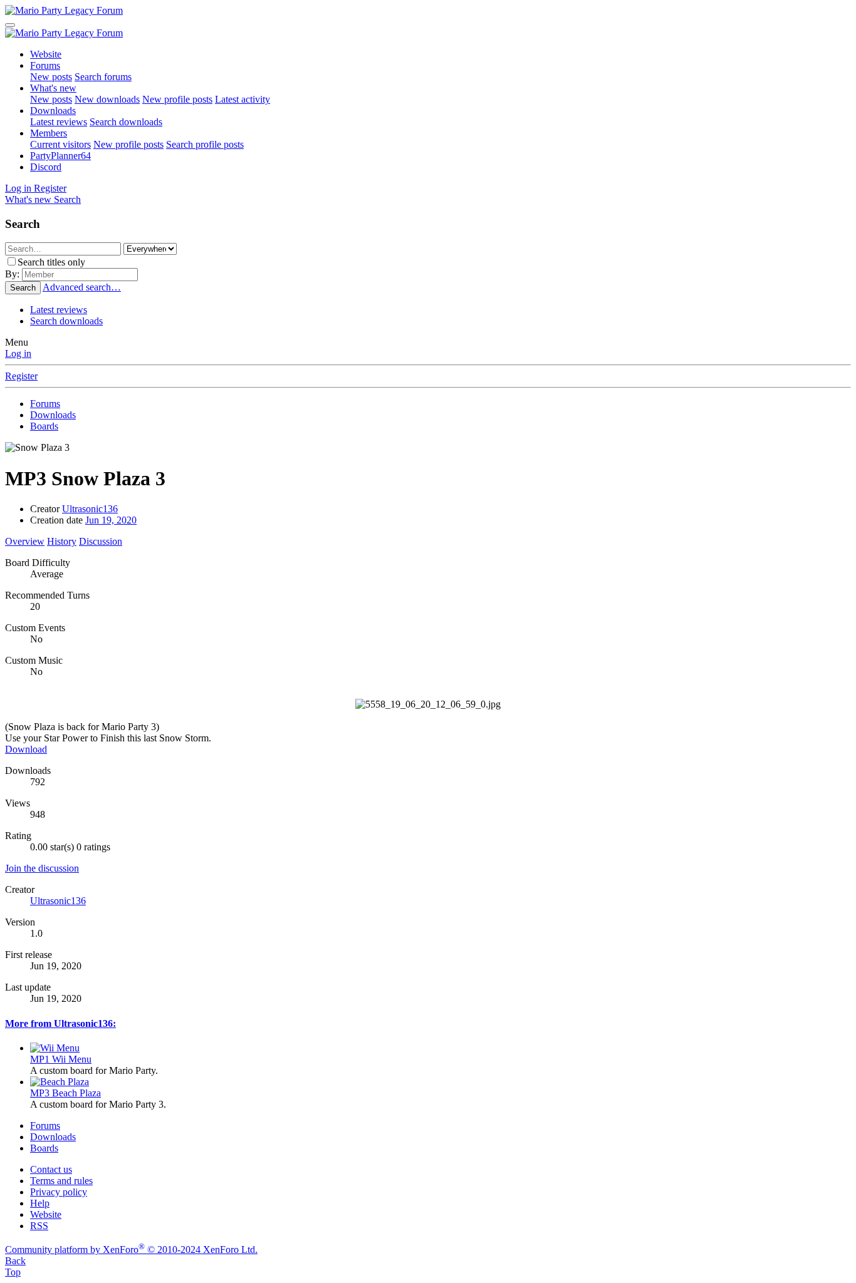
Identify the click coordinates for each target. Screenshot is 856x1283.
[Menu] (10, 25)
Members (48, 133)
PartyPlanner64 (60, 155)
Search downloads (126, 121)
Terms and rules (61, 1180)
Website (45, 54)
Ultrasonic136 (90, 508)
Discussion (100, 541)
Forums (45, 65)
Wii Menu (60, 1059)
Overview (24, 541)
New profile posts (177, 99)
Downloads (53, 110)
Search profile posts (205, 144)
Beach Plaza (65, 1093)
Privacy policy (58, 1192)
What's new (53, 88)
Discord (45, 167)
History (61, 541)
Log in (18, 353)
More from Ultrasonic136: (60, 1023)
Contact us (51, 1169)
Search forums (103, 76)
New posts (51, 76)
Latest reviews (58, 121)
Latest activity (242, 99)
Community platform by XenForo (131, 1249)
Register (21, 376)
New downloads (107, 99)
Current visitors (60, 144)
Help (40, 1203)
